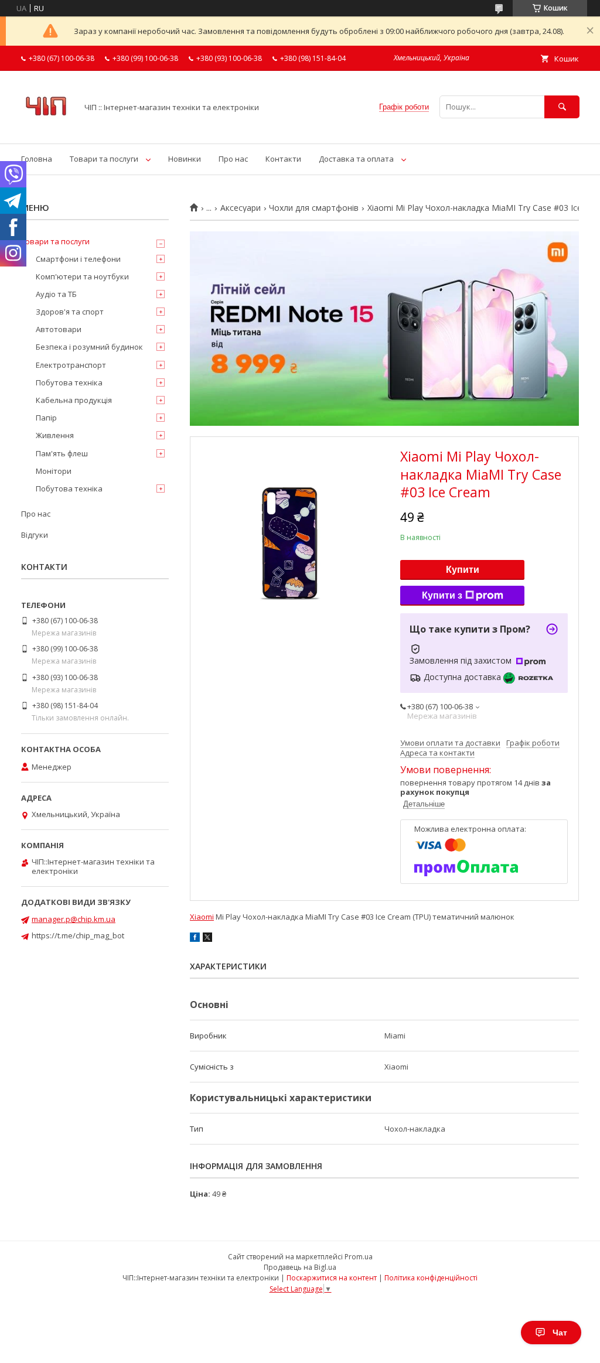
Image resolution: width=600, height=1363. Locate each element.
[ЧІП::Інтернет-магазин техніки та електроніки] (46, 128)
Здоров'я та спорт (70, 311)
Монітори (53, 471)
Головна (36, 158)
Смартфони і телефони (78, 259)
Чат (560, 1332)
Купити (462, 570)
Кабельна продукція (74, 400)
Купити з (442, 595)
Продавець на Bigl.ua (300, 1267)
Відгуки (34, 535)
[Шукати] (561, 106)
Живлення (55, 435)
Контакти (283, 158)
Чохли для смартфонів (314, 208)
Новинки (184, 158)
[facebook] (195, 939)
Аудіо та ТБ (56, 294)
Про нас (233, 158)
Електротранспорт (71, 365)
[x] (207, 939)
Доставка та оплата (356, 158)
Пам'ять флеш (62, 453)
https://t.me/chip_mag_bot (78, 935)
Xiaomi (202, 916)
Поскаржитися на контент (332, 1278)
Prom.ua (359, 1257)
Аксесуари (240, 208)
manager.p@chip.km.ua (73, 919)
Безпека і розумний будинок (89, 346)
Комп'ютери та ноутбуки (82, 276)
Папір (46, 417)
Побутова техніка (69, 382)
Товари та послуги (104, 158)
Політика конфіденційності (431, 1278)
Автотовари (58, 329)
